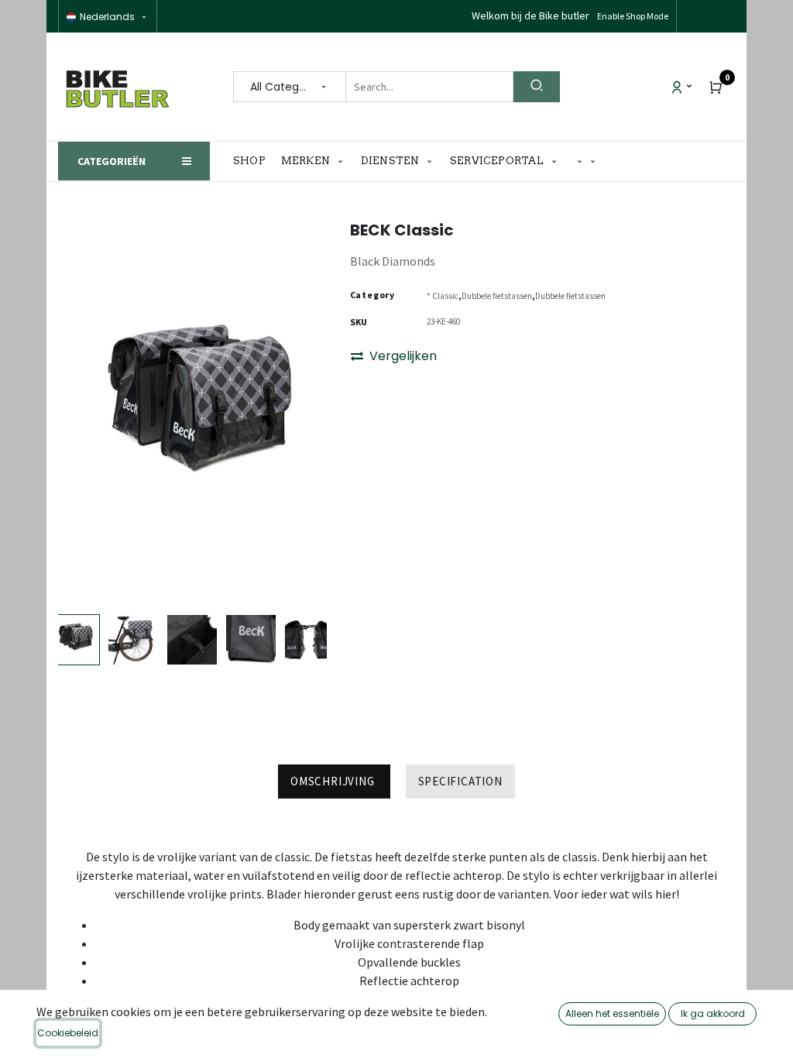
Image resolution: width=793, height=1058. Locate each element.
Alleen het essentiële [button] (612, 1013)
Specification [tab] (460, 781)
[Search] (536, 86)
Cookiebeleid (67, 1032)
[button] (586, 161)
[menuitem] (253, 161)
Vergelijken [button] (403, 356)
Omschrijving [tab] (333, 781)
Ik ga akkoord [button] (713, 1013)
